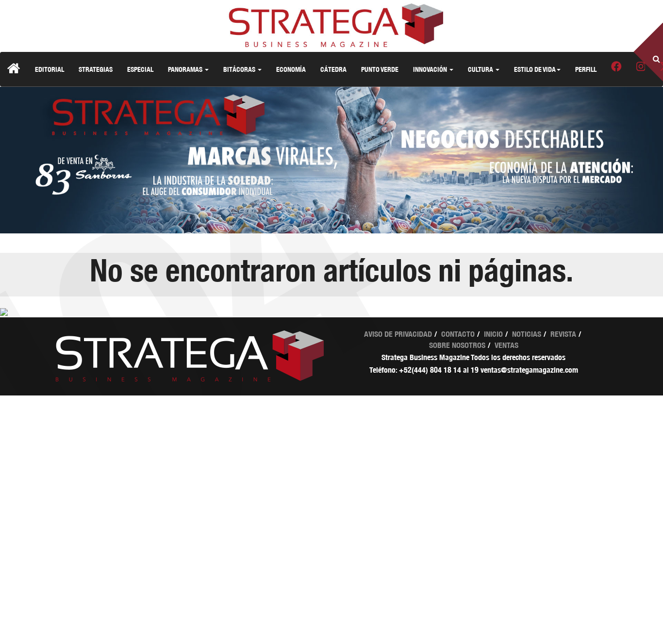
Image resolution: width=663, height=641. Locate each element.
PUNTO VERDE (379, 69)
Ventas (506, 345)
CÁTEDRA (333, 69)
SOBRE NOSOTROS (457, 345)
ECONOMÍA (291, 69)
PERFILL (586, 69)
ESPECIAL (140, 69)
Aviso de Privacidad (398, 334)
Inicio (493, 334)
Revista (563, 334)
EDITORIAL (49, 69)
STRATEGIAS (96, 69)
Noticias (526, 334)
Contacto (458, 334)
